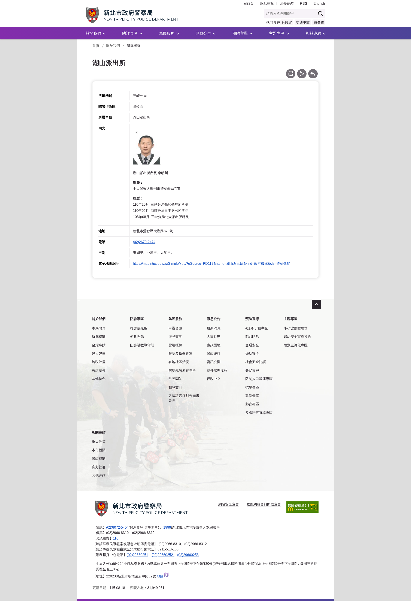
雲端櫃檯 (175, 345)
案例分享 (252, 396)
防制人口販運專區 (259, 379)
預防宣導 (240, 33)
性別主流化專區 (296, 345)
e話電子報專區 (256, 328)
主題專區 (276, 33)
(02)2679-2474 (144, 242)
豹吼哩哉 (137, 336)
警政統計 (213, 353)
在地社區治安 (178, 362)
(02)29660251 (137, 555)
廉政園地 (213, 345)
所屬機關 (99, 336)
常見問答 (175, 379)
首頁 (95, 46)
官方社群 (99, 467)
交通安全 (252, 345)
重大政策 (99, 442)
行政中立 (213, 379)
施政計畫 (99, 362)
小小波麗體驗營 (296, 328)
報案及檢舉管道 (180, 353)
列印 (290, 71)
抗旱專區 (252, 387)
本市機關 (99, 450)
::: (79, 2)
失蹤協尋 (252, 370)
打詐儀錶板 (138, 328)
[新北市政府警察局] (141, 15)
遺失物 (319, 22)
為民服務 (166, 33)
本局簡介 (99, 328)
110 (115, 538)
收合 (316, 304)
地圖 (160, 576)
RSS (303, 3)
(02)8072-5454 (117, 527)
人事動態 (213, 336)
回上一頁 (313, 71)
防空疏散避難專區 (182, 370)
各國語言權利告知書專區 (183, 398)
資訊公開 (213, 362)
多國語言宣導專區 (259, 412)
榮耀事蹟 (99, 345)
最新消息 (213, 328)
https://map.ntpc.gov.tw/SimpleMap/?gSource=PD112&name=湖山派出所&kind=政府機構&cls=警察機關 (211, 263)
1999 (167, 527)
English (319, 3)
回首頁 (248, 3)
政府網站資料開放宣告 (264, 504)
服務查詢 (175, 336)
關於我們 (93, 33)
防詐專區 (130, 33)
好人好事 (99, 353)
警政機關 (99, 458)
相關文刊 (175, 387)
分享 (302, 71)
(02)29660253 (188, 555)
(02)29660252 (163, 555)
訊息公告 (203, 33)
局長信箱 (287, 3)
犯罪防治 (252, 336)
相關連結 (313, 33)
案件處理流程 (217, 370)
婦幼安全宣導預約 (297, 336)
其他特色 (99, 379)
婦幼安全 (252, 353)
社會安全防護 (255, 362)
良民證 (287, 22)
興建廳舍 (99, 370)
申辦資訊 (175, 328)
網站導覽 (267, 3)
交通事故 (303, 22)
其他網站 (99, 475)
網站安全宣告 (228, 504)
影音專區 (252, 404)
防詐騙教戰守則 (142, 345)
